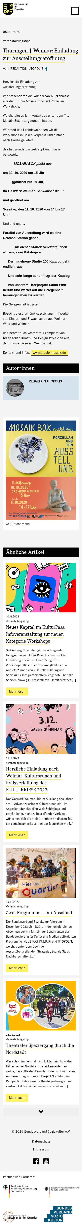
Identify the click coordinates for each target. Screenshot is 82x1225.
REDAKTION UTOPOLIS (45, 381)
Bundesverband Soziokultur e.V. (47, 1131)
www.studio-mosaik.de (49, 353)
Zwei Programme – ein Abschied (39, 913)
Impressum (41, 1149)
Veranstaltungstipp (16, 41)
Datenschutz (41, 1141)
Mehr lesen (17, 691)
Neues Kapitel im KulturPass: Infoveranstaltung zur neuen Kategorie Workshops (35, 634)
